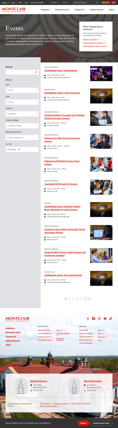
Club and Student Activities (93, 43)
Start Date (9, 144)
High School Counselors (60, 339)
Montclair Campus (39, 381)
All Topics (10, 102)
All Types (10, 90)
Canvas (100, 330)
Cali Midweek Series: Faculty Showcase (62, 93)
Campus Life (79, 10)
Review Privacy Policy (101, 423)
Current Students (43, 333)
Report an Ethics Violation (48, 406)
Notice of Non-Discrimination (80, 403)
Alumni (58, 330)
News (20, 2)
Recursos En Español (37, 2)
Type (7, 85)
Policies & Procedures (60, 404)
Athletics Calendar (90, 39)
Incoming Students (44, 337)
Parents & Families (44, 330)
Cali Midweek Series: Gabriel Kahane (60, 70)
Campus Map (83, 330)
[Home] (14, 10)
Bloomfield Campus (93, 381)
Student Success (96, 10)
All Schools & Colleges (14, 126)
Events (26, 2)
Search (9, 66)
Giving (13, 2)
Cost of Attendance (85, 343)
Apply (113, 2)
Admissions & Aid (61, 10)
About (111, 10)
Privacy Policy (44, 404)
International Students (45, 340)
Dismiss (83, 423)
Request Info (105, 2)
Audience (9, 108)
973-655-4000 (38, 390)
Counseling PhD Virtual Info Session (60, 184)
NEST (99, 334)
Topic (8, 96)
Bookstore (101, 337)
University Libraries (85, 336)
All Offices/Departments (15, 137)
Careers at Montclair (86, 340)
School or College (12, 120)
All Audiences (11, 114)
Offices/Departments (13, 132)
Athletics (4, 2)
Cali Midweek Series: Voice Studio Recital (63, 275)
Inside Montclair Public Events (94, 46)
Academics (45, 10)
